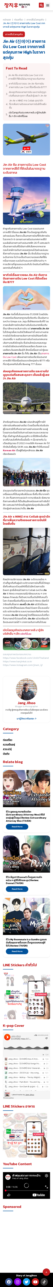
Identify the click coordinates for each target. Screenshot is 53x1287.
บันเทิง (6, 753)
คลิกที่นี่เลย (25, 634)
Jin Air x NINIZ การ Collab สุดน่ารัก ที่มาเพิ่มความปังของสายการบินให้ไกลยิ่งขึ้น (28, 104)
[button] (41, 5)
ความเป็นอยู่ (9, 744)
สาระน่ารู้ (7, 749)
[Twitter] (26, 1282)
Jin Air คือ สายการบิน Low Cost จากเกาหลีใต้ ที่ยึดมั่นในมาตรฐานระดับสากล (26, 76)
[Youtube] (35, 1282)
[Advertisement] (26, 1240)
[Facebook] (9, 1282)
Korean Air (9, 450)
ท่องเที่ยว (7, 740)
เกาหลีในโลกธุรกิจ (35, 19)
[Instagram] (17, 1282)
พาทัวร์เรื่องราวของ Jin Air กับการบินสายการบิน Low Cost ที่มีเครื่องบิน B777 (28, 85)
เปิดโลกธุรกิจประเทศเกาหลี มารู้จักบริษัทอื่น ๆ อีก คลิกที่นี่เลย (27, 114)
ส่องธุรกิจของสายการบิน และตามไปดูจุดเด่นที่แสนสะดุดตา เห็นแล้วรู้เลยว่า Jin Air (28, 93)
